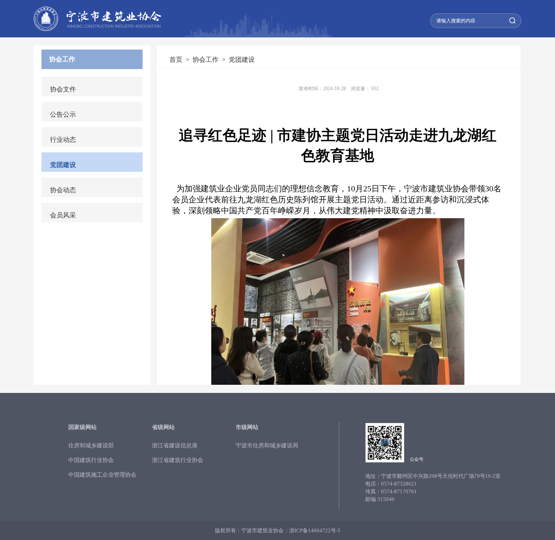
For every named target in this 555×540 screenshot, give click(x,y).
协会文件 (63, 89)
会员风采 (63, 215)
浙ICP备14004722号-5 (314, 530)
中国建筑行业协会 (91, 460)
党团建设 (63, 164)
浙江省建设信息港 (174, 445)
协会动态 (63, 190)
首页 (175, 59)
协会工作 (62, 59)
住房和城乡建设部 (91, 445)
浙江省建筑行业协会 (177, 460)
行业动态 (63, 139)
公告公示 (63, 114)
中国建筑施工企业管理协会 (102, 475)
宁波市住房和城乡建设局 (267, 445)
